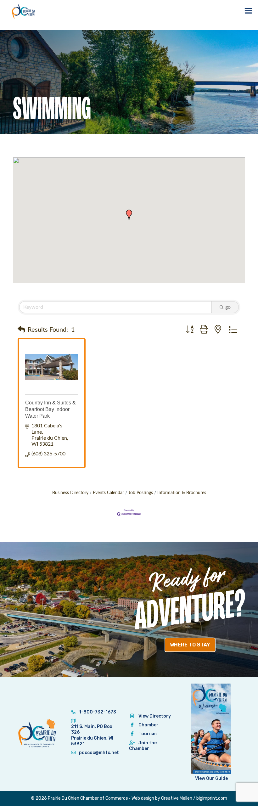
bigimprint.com (211, 798)
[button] (129, 215)
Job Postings (140, 493)
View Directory (154, 716)
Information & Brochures (181, 493)
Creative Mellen (176, 798)
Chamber (148, 725)
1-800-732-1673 (97, 712)
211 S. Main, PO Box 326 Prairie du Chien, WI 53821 (92, 735)
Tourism (147, 733)
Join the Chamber (143, 745)
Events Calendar (108, 493)
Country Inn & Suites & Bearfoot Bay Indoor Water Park (50, 409)
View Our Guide (211, 778)
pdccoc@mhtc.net (98, 752)
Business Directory (70, 493)
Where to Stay (190, 645)
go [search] (228, 307)
